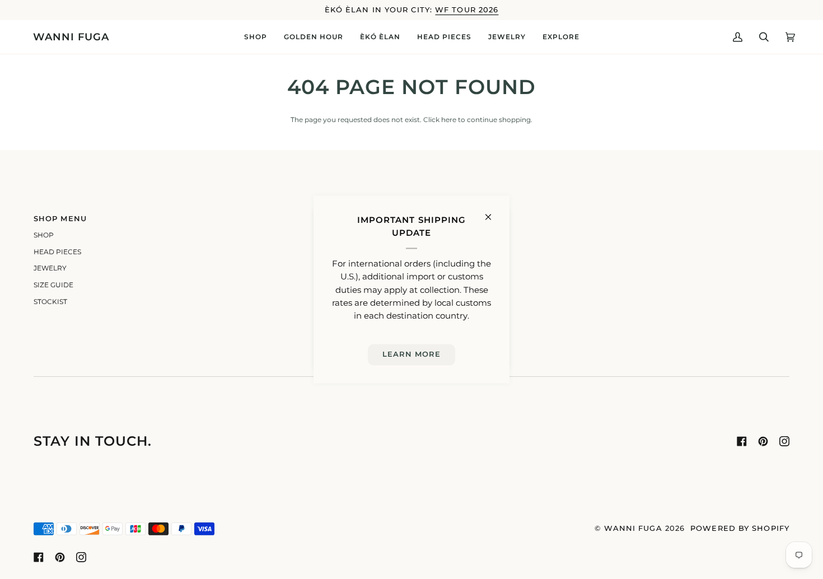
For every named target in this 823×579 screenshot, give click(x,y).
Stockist (50, 302)
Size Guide (53, 285)
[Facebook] (742, 441)
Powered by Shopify (739, 528)
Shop (44, 235)
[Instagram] (784, 441)
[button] (255, 37)
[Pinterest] (763, 441)
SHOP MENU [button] (60, 218)
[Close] (492, 212)
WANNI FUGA (633, 528)
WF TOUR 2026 (466, 10)
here (448, 120)
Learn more (411, 354)
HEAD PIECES (57, 252)
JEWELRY (50, 268)
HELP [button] (429, 218)
